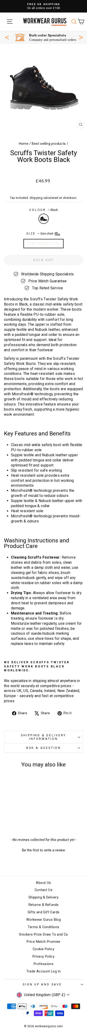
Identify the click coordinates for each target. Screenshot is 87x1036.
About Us (43, 883)
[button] (43, 850)
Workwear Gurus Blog (43, 920)
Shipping (36, 197)
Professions (43, 964)
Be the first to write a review (43, 850)
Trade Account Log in (43, 971)
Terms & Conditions (43, 927)
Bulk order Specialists (47, 35)
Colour (43, 210)
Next (81, 36)
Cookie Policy (43, 949)
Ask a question (43, 748)
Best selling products (49, 144)
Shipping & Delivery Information (43, 737)
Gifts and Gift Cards (44, 912)
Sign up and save (42, 984)
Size (40, 233)
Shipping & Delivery (43, 897)
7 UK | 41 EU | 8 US (43, 243)
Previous (6, 37)
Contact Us (43, 890)
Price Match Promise (43, 942)
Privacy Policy (43, 957)
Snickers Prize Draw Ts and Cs (43, 934)
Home (24, 144)
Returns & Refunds (44, 905)
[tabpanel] (45, 37)
